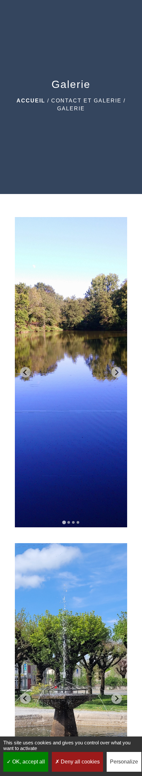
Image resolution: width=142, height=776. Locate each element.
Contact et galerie (86, 100)
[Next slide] (116, 372)
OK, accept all (28, 761)
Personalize (124, 761)
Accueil (31, 100)
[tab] (64, 522)
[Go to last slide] (25, 372)
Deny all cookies (79, 761)
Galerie (71, 108)
